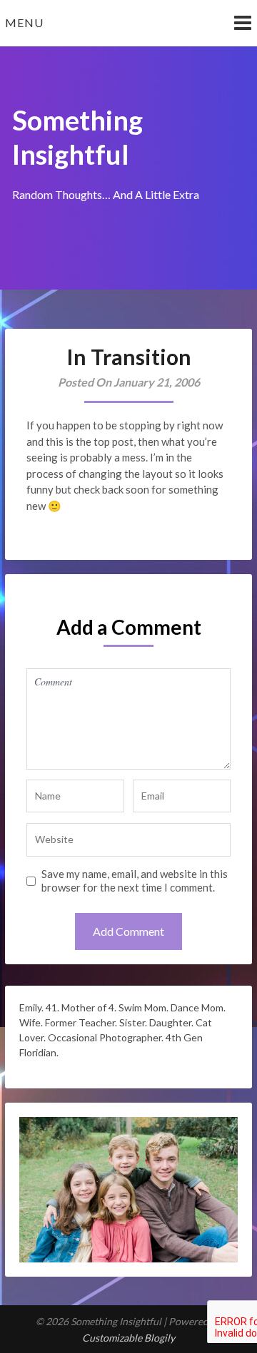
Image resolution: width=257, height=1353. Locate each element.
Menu (24, 22)
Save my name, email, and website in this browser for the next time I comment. (134, 880)
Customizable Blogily (128, 1338)
